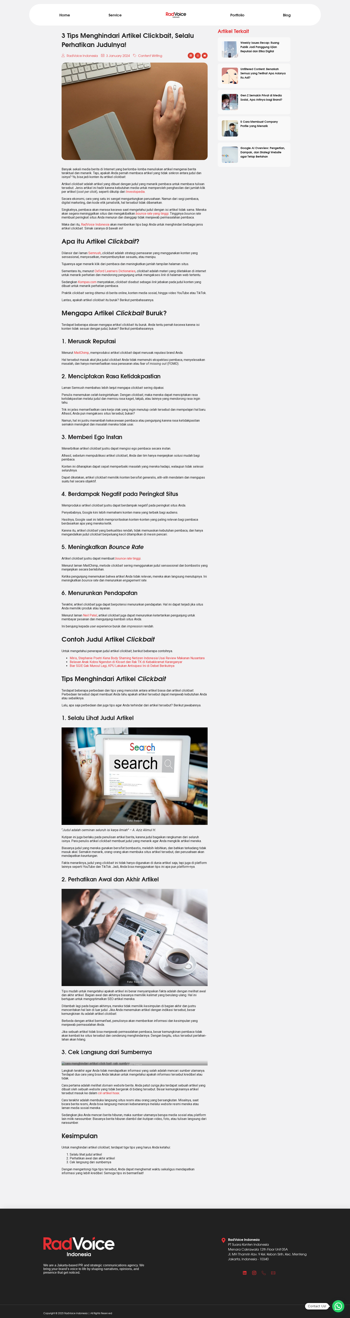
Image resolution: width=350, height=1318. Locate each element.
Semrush (94, 253)
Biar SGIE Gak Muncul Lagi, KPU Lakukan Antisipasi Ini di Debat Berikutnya (122, 666)
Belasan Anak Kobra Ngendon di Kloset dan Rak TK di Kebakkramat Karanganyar (126, 662)
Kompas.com (87, 282)
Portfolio (237, 14)
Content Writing (150, 55)
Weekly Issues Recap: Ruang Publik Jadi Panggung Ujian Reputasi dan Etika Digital (259, 46)
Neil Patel (90, 615)
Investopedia (135, 192)
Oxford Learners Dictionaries (115, 271)
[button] (191, 56)
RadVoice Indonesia (95, 224)
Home (64, 14)
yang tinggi (152, 213)
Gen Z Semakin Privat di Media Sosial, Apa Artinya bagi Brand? (261, 97)
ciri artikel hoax (108, 1093)
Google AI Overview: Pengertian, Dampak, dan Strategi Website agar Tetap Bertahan (262, 152)
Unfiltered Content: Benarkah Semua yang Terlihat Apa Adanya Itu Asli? (263, 73)
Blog (287, 14)
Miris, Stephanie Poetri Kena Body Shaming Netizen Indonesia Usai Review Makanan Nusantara (137, 658)
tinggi (128, 558)
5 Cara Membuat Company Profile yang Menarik (259, 123)
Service (115, 14)
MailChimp (81, 353)
